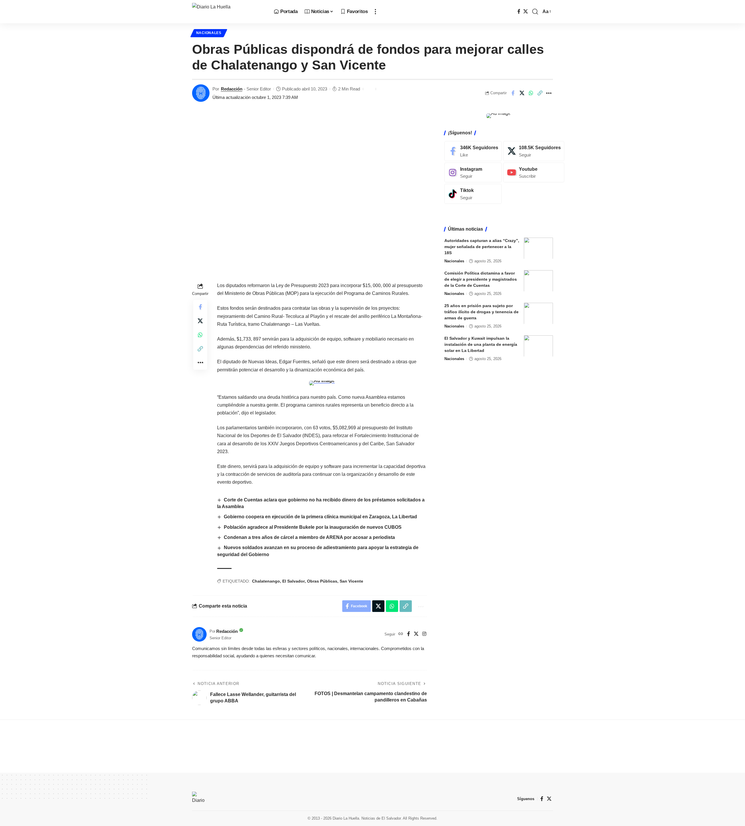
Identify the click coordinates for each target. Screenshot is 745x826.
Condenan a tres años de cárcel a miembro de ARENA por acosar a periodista (309, 537)
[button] (375, 11)
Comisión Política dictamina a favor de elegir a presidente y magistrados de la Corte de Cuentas (480, 278)
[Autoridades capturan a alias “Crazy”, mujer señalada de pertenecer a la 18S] (538, 248)
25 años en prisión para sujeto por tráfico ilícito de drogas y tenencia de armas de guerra (481, 311)
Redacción (231, 88)
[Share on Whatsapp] (531, 93)
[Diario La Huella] (228, 11)
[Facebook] (519, 11)
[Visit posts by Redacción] (201, 93)
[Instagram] (424, 634)
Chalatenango (266, 581)
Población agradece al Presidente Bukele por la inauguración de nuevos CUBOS (313, 527)
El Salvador (293, 581)
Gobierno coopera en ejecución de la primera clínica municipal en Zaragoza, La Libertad (320, 516)
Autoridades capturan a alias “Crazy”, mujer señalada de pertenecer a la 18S (481, 246)
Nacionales (208, 33)
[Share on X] (522, 93)
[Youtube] (533, 172)
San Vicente (351, 581)
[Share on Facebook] (513, 93)
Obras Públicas (322, 581)
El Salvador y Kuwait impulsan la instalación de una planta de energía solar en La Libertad (480, 344)
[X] (525, 11)
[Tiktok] (473, 194)
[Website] (401, 634)
